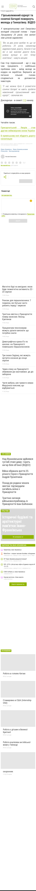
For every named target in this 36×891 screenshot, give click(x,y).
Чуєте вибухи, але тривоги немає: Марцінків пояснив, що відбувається (18, 385)
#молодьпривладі (14, 151)
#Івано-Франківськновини (20, 149)
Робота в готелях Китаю (14, 673)
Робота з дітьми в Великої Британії (15, 730)
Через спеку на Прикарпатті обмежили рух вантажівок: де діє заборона (17, 372)
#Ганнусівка (4, 151)
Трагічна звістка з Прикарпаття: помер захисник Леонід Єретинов (17, 317)
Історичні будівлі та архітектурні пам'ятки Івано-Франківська (17, 523)
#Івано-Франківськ (6, 149)
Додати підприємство (18, 584)
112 (24, 100)
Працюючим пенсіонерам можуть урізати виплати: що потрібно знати (15, 330)
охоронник (8, 771)
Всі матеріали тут (18, 537)
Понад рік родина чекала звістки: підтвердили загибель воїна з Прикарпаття (15, 487)
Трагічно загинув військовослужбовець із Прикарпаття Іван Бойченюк (17, 501)
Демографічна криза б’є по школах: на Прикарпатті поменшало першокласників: (16, 344)
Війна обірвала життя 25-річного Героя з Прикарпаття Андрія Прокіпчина (17, 474)
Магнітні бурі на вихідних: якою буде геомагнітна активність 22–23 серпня (17, 289)
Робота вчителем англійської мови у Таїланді (16, 743)
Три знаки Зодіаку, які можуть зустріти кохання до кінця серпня (16, 358)
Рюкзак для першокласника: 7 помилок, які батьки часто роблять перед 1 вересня (16, 303)
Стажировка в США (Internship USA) (17, 701)
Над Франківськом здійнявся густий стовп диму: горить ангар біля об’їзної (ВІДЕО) (17, 461)
